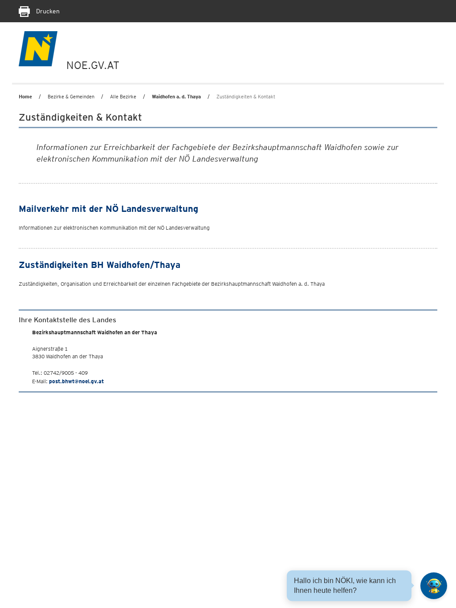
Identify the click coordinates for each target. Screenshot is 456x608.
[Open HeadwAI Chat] (433, 585)
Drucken (47, 11)
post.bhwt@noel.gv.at (76, 381)
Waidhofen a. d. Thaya (176, 96)
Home (25, 96)
